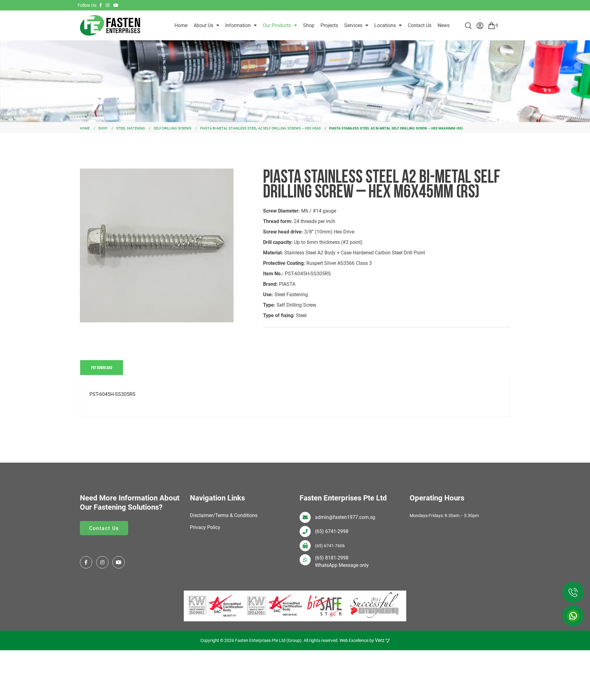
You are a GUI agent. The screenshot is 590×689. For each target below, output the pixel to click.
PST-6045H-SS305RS (112, 394)
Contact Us (419, 25)
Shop (308, 25)
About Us (203, 25)
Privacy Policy (205, 527)
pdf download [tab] (101, 367)
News (444, 25)
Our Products (277, 25)
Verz (379, 640)
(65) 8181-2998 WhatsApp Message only (342, 561)
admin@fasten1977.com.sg (345, 517)
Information (238, 25)
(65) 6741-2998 (331, 531)
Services (353, 25)
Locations (385, 25)
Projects (329, 25)
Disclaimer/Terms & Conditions (224, 515)
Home (181, 25)
